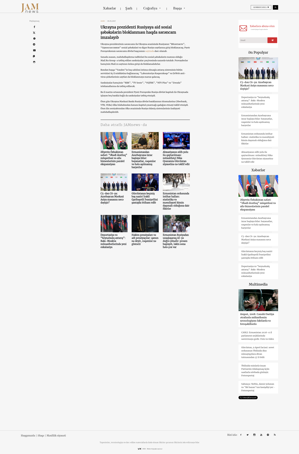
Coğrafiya (150, 8)
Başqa (177, 8)
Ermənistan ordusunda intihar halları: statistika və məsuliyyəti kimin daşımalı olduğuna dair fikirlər (176, 201)
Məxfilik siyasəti (56, 435)
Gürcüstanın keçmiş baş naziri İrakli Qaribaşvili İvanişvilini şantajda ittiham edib (145, 198)
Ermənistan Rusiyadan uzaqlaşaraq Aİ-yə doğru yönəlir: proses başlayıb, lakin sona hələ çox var (176, 241)
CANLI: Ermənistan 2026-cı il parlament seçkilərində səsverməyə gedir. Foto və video (257, 335)
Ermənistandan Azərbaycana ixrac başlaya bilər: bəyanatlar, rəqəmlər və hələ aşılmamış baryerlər (144, 160)
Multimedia (258, 284)
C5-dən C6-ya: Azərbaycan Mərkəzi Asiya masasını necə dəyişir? (112, 198)
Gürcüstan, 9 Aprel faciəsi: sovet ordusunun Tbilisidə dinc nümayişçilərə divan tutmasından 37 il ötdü (257, 352)
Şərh (128, 8)
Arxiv (104, 21)
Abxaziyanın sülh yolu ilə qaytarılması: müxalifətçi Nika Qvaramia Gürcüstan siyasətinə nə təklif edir (176, 158)
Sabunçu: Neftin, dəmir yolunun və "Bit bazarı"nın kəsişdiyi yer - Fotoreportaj (258, 387)
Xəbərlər (109, 8)
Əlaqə (41, 435)
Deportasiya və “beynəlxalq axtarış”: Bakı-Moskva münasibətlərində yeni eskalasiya (113, 241)
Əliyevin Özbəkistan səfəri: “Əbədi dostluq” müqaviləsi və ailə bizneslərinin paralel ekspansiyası (114, 158)
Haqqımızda (28, 435)
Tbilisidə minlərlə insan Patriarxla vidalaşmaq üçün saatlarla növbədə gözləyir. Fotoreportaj (255, 370)
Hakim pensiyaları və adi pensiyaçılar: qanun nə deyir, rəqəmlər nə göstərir (145, 239)
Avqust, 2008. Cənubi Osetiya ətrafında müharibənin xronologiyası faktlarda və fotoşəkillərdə (257, 319)
